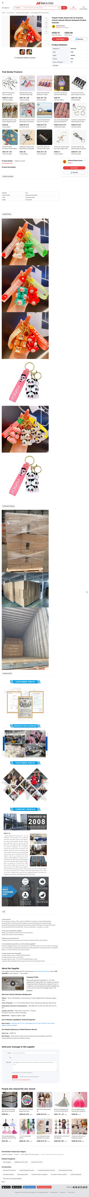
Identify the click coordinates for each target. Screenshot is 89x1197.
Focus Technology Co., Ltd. (32, 1192)
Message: (8, 1062)
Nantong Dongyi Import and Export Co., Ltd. (61, 25)
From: (9, 1053)
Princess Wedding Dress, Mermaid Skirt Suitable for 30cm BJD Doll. (78, 1111)
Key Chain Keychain (8, 1174)
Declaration (62, 1192)
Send (15, 1077)
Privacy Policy (71, 1192)
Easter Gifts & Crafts (36, 1162)
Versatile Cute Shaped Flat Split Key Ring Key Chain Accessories (78, 121)
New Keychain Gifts (22, 1174)
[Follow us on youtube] (81, 1187)
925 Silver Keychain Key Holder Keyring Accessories (78, 147)
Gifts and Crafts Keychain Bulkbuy (12, 1178)
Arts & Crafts (10, 13)
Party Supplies (7, 1162)
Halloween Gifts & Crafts (21, 1162)
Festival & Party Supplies (22, 13)
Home (3, 13)
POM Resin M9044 (11, 1025)
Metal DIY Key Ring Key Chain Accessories (8, 93)
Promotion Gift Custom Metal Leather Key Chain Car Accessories (79, 94)
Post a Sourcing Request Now (21, 1080)
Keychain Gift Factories (9, 1170)
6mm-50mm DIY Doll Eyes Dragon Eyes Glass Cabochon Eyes (26, 1111)
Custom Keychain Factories (26, 1170)
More (3, 1182)
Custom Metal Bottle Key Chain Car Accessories (43, 120)
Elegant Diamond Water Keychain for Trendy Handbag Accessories (43, 94)
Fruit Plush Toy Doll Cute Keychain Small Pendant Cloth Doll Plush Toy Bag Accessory (60, 94)
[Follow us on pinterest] (84, 1187)
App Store (6, 1187)
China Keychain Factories (65, 1170)
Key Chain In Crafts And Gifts (59, 1174)
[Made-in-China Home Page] (44, 3)
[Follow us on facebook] (74, 1187)
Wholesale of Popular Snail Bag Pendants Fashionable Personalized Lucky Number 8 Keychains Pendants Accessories (27, 148)
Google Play (17, 1187)
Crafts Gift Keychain (75, 1174)
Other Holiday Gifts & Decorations (40, 13)
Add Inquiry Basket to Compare (26, 58)
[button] (3, 3)
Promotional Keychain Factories (46, 1170)
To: (10, 1057)
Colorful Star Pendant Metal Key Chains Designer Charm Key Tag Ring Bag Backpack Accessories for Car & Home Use (61, 148)
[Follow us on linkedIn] (86, 1187)
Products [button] (17, 7)
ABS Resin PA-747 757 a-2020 (20, 1023)
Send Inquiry (60, 39)
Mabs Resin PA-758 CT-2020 (37, 1023)
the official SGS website (43, 971)
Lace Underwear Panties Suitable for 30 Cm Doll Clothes (43, 1138)
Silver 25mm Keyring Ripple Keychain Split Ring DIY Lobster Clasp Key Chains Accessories (61, 121)
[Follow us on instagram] (79, 1187)
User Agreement (54, 1192)
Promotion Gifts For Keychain (39, 1174)
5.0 (70, 163)
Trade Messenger (29, 1187)
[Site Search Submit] (64, 8)
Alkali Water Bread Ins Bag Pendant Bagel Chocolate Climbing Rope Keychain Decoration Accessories (9, 121)
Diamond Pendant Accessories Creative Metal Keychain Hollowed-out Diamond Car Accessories (9, 148)
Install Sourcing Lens (45, 1187)
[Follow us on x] (76, 1187)
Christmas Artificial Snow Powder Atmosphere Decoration (78, 1138)
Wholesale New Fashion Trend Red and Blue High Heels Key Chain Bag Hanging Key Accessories (26, 94)
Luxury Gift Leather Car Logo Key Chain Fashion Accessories (43, 148)
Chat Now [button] (80, 39)
